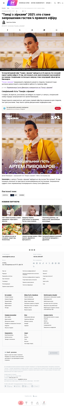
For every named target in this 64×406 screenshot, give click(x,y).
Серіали (26, 325)
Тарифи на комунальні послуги (13, 323)
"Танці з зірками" (8, 82)
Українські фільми (29, 319)
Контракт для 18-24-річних (50, 303)
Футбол (26, 337)
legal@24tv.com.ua (22, 379)
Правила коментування (28, 282)
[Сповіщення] (63, 3)
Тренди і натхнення (10, 339)
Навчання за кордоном (50, 327)
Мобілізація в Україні (50, 295)
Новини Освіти (48, 315)
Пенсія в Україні (9, 327)
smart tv (26, 386)
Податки (7, 325)
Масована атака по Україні (31, 305)
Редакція (4, 273)
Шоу (8, 8)
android (8, 386)
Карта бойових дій (29, 299)
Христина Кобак (11, 22)
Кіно (25, 315)
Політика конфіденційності (29, 271)
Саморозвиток (47, 325)
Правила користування (7, 286)
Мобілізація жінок (48, 301)
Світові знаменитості (37, 3)
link (33, 263)
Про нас (4, 271)
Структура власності (48, 276)
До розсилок (53, 353)
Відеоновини (8, 303)
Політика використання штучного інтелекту (31, 274)
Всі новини (8, 295)
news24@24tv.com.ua (8, 256)
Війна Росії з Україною (31, 295)
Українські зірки (24, 3)
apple (17, 386)
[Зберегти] (56, 30)
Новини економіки (10, 315)
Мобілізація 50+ (48, 299)
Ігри (44, 283)
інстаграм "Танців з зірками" (16, 26)
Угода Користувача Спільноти (30, 279)
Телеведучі (5, 281)
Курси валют (8, 319)
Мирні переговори (29, 301)
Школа (45, 321)
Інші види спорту (28, 343)
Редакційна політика (7, 276)
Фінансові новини (9, 321)
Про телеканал (5, 278)
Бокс (25, 335)
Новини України (9, 299)
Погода (7, 307)
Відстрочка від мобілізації (50, 305)
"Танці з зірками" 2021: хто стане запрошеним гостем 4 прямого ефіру (28, 8)
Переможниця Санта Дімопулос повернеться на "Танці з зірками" (30, 87)
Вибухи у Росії (28, 307)
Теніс (25, 339)
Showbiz (4, 8)
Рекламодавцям (6, 283)
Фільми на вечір (28, 321)
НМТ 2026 (46, 323)
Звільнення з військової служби (52, 297)
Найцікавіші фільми (29, 317)
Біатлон (26, 341)
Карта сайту (46, 281)
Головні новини (9, 297)
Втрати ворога (28, 309)
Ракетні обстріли (28, 297)
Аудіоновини (8, 305)
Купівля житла (8, 337)
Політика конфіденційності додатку (31, 277)
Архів (44, 278)
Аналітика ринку (9, 335)
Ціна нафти (8, 317)
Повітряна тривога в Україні (31, 303)
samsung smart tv (35, 386)
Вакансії (45, 273)
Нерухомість (8, 333)
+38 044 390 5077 (38, 256)
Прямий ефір (8, 301)
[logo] (12, 3)
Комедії (26, 323)
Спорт (26, 333)
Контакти (45, 271)
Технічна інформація (28, 284)
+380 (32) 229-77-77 (13, 377)
